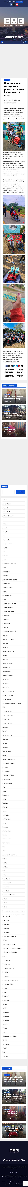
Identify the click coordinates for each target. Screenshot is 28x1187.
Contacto (16, 1172)
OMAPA (5, 859)
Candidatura (6, 571)
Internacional (6, 779)
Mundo (5, 835)
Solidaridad (6, 1000)
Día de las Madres (8, 663)
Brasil (4, 567)
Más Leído (6, 815)
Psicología (6, 920)
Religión (5, 940)
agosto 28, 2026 (10, 1115)
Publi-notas (6, 924)
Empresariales (7, 699)
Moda (4, 823)
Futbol (4, 731)
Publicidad (6, 928)
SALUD (5, 956)
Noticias (5, 851)
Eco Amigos (6, 679)
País (4, 871)
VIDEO (4, 1048)
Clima (4, 599)
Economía (6, 683)
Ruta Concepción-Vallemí (10, 952)
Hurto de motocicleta (9, 759)
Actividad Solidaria (8, 516)
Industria (5, 767)
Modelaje (5, 827)
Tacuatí (5, 1004)
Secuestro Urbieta (8, 984)
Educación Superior (8, 691)
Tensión (5, 1024)
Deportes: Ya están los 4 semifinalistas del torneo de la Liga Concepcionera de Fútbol (14, 1177)
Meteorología (6, 819)
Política (5, 907)
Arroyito (5, 532)
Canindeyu (6, 575)
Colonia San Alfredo (8, 611)
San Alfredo (6, 964)
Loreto (4, 811)
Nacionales (6, 843)
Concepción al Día (14, 36)
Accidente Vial (7, 512)
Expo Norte (6, 719)
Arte (4, 536)
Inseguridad (6, 771)
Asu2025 (5, 548)
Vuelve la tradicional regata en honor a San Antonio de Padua (19, 373)
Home (11, 1172)
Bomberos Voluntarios (9, 563)
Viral (4, 1052)
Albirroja (5, 524)
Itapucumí (6, 795)
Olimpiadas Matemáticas (10, 855)
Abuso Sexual (7, 504)
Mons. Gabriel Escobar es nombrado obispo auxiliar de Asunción (13, 399)
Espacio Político (7, 711)
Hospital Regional (8, 751)
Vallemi (5, 1040)
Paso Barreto (6, 879)
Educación (6, 687)
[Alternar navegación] (13, 42)
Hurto (4, 755)
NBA (4, 847)
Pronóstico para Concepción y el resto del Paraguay (14, 915)
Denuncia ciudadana (8, 639)
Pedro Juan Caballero (9, 895)
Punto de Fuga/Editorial (9, 936)
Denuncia (5, 635)
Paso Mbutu (6, 887)
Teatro (4, 1008)
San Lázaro (6, 972)
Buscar (4, 486)
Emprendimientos (8, 695)
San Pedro (6, 976)
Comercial (6, 619)
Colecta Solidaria (7, 607)
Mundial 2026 (7, 831)
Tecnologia (6, 1016)
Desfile (5, 655)
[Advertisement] (14, 58)
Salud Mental (6, 960)
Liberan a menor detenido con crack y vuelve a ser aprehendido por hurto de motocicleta (14, 1182)
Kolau (4, 799)
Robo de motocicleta (9, 944)
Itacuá (4, 791)
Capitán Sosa (6, 583)
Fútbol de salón (7, 735)
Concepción (7, 80)
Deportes (5, 643)
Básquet (5, 556)
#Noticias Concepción (10, 103)
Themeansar (14, 1168)
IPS (4, 787)
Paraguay (5, 875)
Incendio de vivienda (8, 763)
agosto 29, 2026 (10, 1081)
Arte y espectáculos (8, 544)
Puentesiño (6, 932)
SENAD (5, 992)
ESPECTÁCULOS (8, 715)
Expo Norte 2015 (7, 723)
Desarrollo (6, 647)
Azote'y (5, 552)
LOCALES (5, 807)
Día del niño (6, 667)
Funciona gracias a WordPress (9, 1167)
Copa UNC (6, 627)
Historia (5, 743)
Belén (4, 559)
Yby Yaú (5, 1056)
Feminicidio (6, 727)
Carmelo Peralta (7, 587)
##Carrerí (17, 100)
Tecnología (6, 1012)
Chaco (4, 591)
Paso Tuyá (6, 891)
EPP (4, 707)
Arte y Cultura (7, 540)
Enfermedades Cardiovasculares (12, 703)
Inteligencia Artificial (8, 775)
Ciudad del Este (7, 595)
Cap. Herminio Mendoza (10, 579)
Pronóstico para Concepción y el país (14, 911)
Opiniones (5, 867)
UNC (4, 1032)
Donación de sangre (8, 675)
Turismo (5, 1028)
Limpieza (5, 803)
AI (3, 520)
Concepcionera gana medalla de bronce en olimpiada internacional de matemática (9, 373)
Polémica (5, 899)
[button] (23, 42)
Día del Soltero (7, 671)
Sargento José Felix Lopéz (10, 980)
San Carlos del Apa (8, 968)
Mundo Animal (7, 839)
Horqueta (5, 747)
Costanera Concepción (9, 631)
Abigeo (5, 500)
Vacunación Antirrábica (9, 1036)
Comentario (6, 615)
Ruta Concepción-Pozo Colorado (12, 948)
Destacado (6, 659)
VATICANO (6, 1044)
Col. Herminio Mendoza (9, 603)
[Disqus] (14, 462)
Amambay (6, 528)
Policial (5, 903)
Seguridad (6, 988)
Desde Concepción (8, 651)
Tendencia (6, 1020)
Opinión (5, 863)
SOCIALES (6, 996)
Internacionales (7, 783)
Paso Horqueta (7, 883)
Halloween (6, 739)
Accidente (5, 508)
